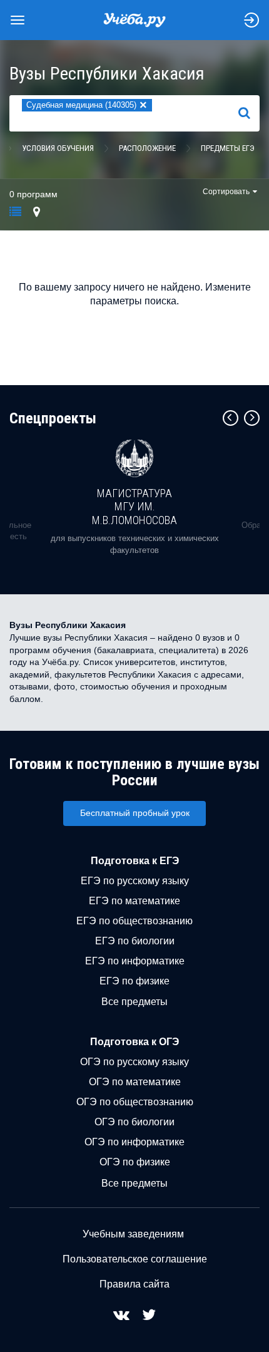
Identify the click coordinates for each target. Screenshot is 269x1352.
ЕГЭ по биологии (135, 941)
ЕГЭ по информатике (135, 961)
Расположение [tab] (147, 148)
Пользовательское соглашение (135, 1259)
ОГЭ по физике (134, 1162)
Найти (249, 113)
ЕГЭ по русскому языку (135, 880)
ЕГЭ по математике (134, 900)
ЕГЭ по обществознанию (134, 921)
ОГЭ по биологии (134, 1122)
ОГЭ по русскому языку (134, 1061)
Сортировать (226, 191)
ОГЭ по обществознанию (134, 1102)
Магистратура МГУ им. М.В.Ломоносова (134, 507)
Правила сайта (134, 1284)
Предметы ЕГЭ (228, 148)
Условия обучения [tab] (58, 148)
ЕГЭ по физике (134, 981)
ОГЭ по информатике (134, 1142)
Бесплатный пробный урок (135, 813)
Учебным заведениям (133, 1234)
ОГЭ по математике (135, 1081)
